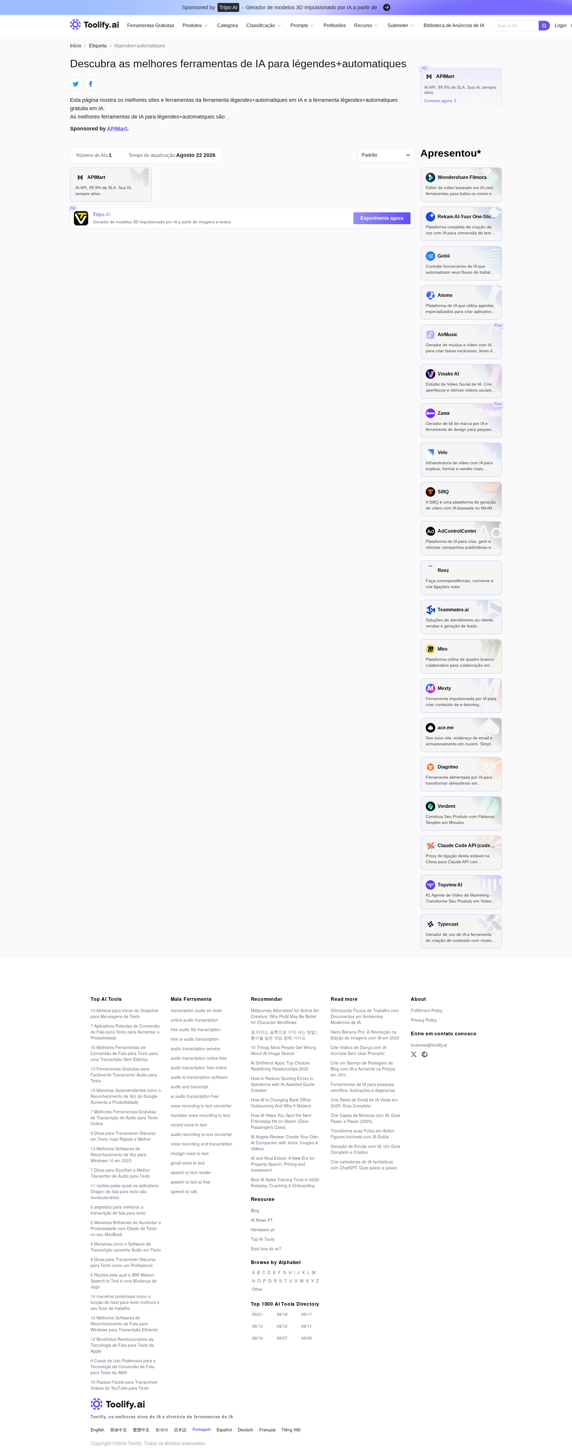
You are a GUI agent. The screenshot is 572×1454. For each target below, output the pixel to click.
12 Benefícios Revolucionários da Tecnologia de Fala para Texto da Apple (122, 1345)
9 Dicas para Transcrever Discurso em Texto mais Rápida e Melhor (123, 1136)
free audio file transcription (196, 1029)
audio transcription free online (199, 1067)
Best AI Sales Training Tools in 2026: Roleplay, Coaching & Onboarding (285, 1182)
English (97, 1430)
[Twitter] (414, 1054)
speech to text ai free (190, 1182)
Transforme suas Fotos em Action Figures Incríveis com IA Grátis (362, 1134)
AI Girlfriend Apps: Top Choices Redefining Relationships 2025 (280, 1066)
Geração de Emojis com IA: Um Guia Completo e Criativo (365, 1149)
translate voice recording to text (200, 1115)
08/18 (282, 1314)
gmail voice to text (188, 1163)
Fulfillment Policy (426, 1010)
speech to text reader (191, 1172)
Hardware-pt (262, 1229)
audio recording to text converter (201, 1134)
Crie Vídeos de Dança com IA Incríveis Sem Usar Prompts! (358, 1050)
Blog (255, 1210)
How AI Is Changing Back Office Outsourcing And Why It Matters (281, 1103)
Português (201, 1429)
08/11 (306, 1326)
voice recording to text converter (201, 1106)
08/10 (257, 1338)
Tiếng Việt (291, 1430)
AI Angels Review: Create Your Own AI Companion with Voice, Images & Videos (284, 1142)
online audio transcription (194, 1020)
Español (224, 1430)
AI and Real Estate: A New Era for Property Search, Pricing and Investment (283, 1164)
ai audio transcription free (195, 1096)
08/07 (282, 1338)
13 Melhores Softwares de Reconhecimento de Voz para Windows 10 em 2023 (118, 1154)
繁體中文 (141, 1430)
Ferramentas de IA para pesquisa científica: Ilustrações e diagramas (363, 1087)
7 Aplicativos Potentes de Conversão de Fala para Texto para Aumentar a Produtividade (125, 1032)
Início (75, 45)
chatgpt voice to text (190, 1153)
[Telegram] (425, 1054)
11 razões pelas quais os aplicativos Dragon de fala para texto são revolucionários (124, 1191)
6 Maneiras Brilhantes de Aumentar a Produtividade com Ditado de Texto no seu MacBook (126, 1228)
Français (267, 1430)
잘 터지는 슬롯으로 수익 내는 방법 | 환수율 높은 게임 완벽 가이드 (284, 1035)
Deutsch (245, 1430)
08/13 (257, 1326)
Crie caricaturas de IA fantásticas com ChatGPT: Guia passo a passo (364, 1165)
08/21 (257, 1314)
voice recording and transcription (201, 1144)
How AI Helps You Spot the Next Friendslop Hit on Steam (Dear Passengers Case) (281, 1121)
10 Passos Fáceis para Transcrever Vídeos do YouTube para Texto (124, 1385)
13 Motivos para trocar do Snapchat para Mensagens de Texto (124, 1013)
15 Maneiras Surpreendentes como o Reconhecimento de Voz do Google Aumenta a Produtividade (126, 1096)
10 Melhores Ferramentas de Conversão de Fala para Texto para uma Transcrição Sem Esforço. (124, 1053)
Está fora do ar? (266, 1249)
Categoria (227, 25)
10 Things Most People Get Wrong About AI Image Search (283, 1050)
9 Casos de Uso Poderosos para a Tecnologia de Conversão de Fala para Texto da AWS (123, 1366)
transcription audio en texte (196, 1010)
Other (257, 1289)
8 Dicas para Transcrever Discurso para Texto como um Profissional (123, 1262)
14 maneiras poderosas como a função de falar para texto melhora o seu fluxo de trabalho (125, 1302)
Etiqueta (98, 45)
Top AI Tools (262, 1239)
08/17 (306, 1314)
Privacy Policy (424, 1020)
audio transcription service (195, 1048)
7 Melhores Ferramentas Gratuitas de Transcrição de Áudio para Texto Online (124, 1117)
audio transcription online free (199, 1058)
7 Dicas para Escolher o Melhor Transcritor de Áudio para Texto (120, 1173)
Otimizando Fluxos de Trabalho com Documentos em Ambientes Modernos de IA (365, 1016)
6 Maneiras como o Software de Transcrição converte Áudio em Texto (126, 1247)
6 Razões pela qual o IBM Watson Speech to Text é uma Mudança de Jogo (124, 1281)
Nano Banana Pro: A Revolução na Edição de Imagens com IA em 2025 (365, 1035)
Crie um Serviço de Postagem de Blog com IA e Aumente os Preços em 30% (363, 1069)
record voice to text (189, 1125)
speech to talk (184, 1191)
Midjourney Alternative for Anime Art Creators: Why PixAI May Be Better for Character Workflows (285, 1016)
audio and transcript (189, 1087)
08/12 (282, 1326)
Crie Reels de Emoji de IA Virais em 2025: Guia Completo (364, 1103)
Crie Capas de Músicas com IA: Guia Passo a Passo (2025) (365, 1118)
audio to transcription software (199, 1077)
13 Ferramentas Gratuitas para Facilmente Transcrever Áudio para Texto (124, 1075)
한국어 (162, 1430)
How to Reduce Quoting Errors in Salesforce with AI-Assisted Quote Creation (283, 1084)
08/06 (306, 1338)
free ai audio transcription (195, 1039)
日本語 (180, 1430)
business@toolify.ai (429, 1045)
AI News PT (262, 1220)
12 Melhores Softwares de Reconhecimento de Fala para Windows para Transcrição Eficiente (124, 1324)
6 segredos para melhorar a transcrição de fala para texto (118, 1210)
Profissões (335, 25)
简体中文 (118, 1430)
